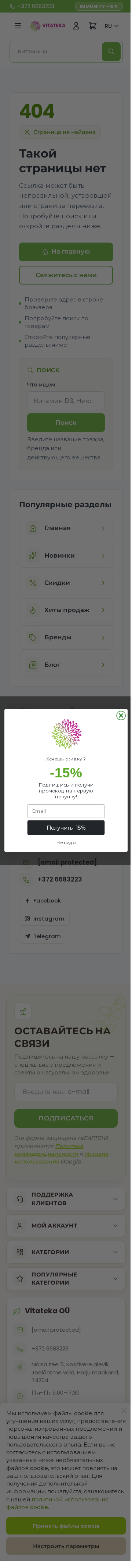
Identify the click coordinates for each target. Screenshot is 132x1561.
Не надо (63, 842)
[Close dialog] (118, 715)
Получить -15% (63, 827)
